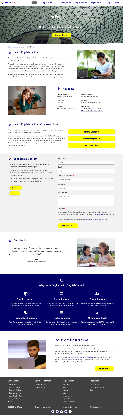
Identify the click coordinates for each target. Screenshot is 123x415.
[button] (10, 254)
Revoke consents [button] (95, 407)
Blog (108, 3)
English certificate (81, 3)
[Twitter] (52, 411)
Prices (10, 402)
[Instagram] (70, 411)
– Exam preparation (14, 393)
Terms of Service (99, 219)
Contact (116, 3)
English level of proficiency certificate (80, 357)
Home (9, 47)
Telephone (61, 184)
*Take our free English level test (92, 111)
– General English (14, 387)
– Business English (14, 390)
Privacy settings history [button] (70, 407)
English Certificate (41, 387)
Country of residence (65, 176)
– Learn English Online (15, 396)
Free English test (40, 384)
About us (65, 384)
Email (60, 167)
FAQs (64, 387)
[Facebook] (65, 411)
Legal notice (66, 399)
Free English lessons (97, 387)
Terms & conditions (69, 402)
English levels (96, 3)
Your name (62, 158)
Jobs (64, 393)
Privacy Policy (89, 219)
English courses (47, 3)
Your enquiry (62, 193)
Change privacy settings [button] (43, 407)
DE (34, 3)
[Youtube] (57, 411)
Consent (61, 209)
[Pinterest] (61, 411)
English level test (65, 3)
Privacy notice (100, 214)
